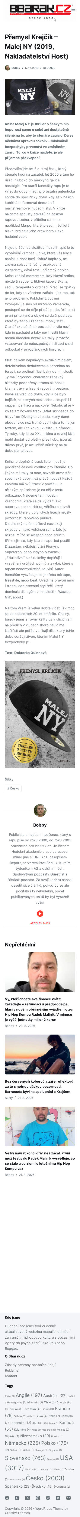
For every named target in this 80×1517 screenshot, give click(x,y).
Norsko (56, 1436)
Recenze (49, 67)
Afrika (10, 1396)
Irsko (42, 1416)
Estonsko (32, 1409)
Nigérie (12, 1436)
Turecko (53, 1459)
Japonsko (20, 1423)
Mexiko (63, 1429)
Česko (13, 788)
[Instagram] (17, 1498)
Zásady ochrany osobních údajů (30, 1365)
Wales (58, 1469)
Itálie (54, 1416)
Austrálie (55, 1395)
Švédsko (42, 1486)
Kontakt (11, 1376)
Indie (31, 1416)
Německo (22, 1443)
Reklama (12, 1370)
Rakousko (13, 1450)
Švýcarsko (62, 1486)
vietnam (46, 1469)
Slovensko (25, 1458)
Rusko (28, 1450)
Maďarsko (49, 1429)
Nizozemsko (35, 1436)
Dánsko (16, 1409)
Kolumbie (22, 1429)
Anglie (29, 1395)
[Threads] (38, 1498)
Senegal (41, 1450)
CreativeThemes (17, 1513)
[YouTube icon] (40, 913)
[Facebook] (7, 1498)
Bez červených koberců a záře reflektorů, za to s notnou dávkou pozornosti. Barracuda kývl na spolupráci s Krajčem (39, 1086)
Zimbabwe (17, 1479)
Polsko (54, 1443)
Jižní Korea (50, 1423)
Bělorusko (35, 1402)
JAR (37, 1423)
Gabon (20, 1416)
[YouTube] (58, 1498)
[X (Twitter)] (27, 1498)
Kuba (36, 1429)
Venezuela (32, 1469)
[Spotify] (48, 1498)
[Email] (68, 1498)
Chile (50, 1402)
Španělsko (18, 1486)
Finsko (48, 1409)
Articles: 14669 (40, 923)
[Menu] (73, 11)
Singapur (55, 1450)
